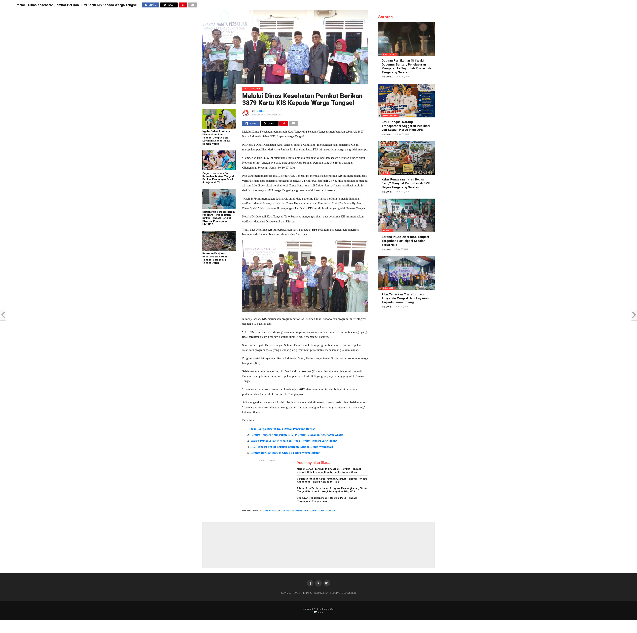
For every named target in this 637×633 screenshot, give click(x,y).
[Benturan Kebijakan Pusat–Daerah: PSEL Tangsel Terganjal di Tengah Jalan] (219, 249)
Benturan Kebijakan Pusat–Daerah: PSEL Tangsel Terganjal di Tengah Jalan (215, 258)
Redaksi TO (321, 593)
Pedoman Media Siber (343, 593)
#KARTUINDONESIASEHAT (296, 510)
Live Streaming (302, 593)
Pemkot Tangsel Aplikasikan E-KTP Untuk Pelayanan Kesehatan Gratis (296, 434)
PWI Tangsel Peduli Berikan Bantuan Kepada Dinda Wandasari (291, 446)
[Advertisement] (267, 484)
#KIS (314, 510)
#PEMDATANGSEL (327, 510)
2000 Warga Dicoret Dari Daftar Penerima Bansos (282, 428)
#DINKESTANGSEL (272, 510)
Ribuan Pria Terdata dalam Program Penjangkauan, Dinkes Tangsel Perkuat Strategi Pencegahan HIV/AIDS (218, 218)
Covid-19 (286, 593)
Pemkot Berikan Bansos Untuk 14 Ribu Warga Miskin (285, 452)
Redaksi (260, 110)
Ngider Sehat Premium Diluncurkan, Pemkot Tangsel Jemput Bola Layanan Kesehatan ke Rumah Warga (216, 137)
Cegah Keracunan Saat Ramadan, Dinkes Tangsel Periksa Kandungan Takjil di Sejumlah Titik (218, 178)
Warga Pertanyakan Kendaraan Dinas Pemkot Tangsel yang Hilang (293, 440)
